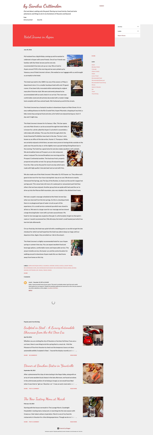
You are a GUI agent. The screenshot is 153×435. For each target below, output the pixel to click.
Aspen (93, 64)
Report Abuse (121, 35)
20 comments (33, 355)
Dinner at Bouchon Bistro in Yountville (49, 366)
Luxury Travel (95, 76)
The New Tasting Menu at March (44, 399)
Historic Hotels (95, 71)
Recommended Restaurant (98, 80)
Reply (30, 290)
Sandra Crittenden (96, 87)
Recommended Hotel (97, 78)
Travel (93, 91)
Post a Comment (34, 388)
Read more (73, 355)
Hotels (93, 73)
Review (93, 84)
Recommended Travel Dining (99, 82)
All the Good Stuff (28, 19)
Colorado (94, 69)
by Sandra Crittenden (42, 6)
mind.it (30, 282)
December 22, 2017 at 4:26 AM (41, 282)
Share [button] (93, 56)
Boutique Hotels (96, 67)
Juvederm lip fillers (53, 288)
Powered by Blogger (64, 428)
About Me (39, 19)
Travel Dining (95, 93)
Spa (92, 89)
